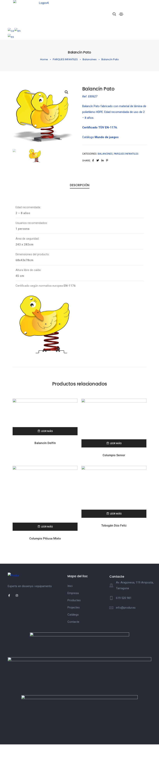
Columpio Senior (114, 455)
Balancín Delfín (45, 443)
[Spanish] (11, 36)
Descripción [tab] (79, 185)
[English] (17, 30)
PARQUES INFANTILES (65, 59)
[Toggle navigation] (121, 14)
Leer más (47, 431)
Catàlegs (73, 614)
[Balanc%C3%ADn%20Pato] (93, 160)
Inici (70, 586)
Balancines (90, 59)
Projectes (73, 607)
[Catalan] (11, 30)
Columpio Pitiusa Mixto (45, 538)
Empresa (73, 593)
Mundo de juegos (106, 137)
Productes (74, 600)
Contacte (73, 622)
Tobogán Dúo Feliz (114, 525)
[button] (66, 92)
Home (44, 59)
